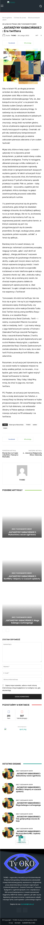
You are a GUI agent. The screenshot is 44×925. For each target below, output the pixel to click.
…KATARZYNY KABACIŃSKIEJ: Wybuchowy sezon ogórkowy (22, 533)
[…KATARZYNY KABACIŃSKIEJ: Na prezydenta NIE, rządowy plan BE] (8, 832)
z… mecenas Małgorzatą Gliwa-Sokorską (32, 454)
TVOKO (13, 35)
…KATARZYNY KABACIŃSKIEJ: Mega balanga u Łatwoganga (22, 621)
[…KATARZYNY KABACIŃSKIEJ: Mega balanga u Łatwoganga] (22, 604)
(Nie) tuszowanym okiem (26, 24)
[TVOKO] (22, 6)
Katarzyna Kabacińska (16, 425)
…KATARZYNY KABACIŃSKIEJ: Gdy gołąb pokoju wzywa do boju (28, 819)
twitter (35, 425)
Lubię (9, 710)
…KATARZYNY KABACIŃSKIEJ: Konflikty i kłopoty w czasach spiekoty (22, 577)
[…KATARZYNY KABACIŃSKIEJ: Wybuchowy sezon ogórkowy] (22, 516)
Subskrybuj (22, 710)
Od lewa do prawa (20, 18)
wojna (5, 428)
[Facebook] (19, 910)
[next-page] (7, 630)
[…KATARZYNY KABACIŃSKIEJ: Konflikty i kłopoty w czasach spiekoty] (22, 560)
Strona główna (7, 18)
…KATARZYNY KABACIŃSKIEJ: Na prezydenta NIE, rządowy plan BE (28, 833)
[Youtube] (25, 910)
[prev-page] (3, 630)
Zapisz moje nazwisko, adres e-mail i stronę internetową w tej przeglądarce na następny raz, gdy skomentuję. (21, 688)
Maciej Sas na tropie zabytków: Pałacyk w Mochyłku (10, 455)
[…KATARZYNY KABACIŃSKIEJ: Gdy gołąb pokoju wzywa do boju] (8, 818)
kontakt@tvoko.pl (27, 904)
